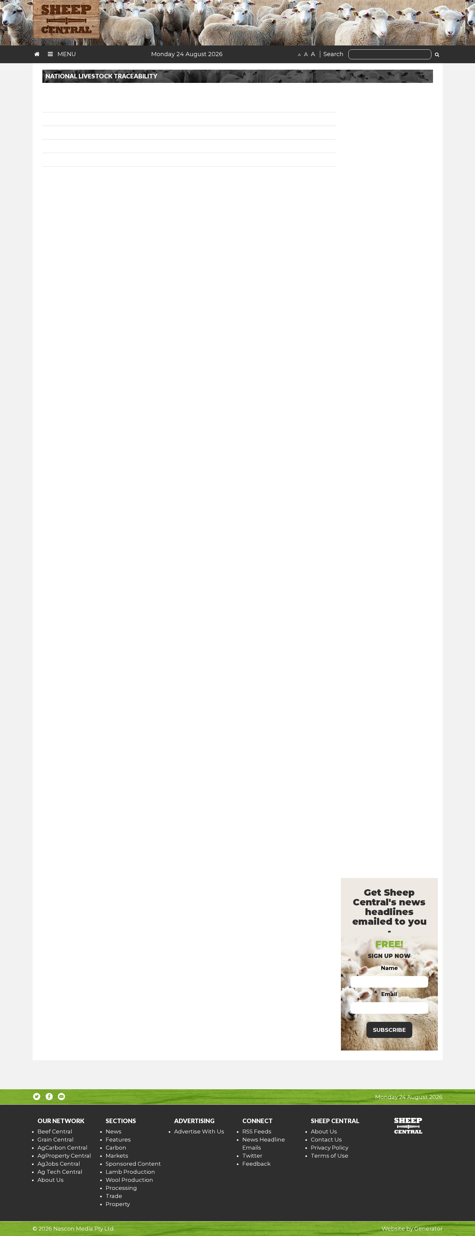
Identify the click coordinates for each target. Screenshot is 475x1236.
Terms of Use (329, 1155)
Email (389, 994)
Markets (117, 1155)
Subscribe (389, 1030)
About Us (50, 1180)
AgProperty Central (64, 1155)
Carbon (116, 1147)
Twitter (252, 1155)
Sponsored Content (133, 1164)
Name (389, 968)
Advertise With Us (199, 1131)
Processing (121, 1188)
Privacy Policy (329, 1147)
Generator (428, 1228)
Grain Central (55, 1139)
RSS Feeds (256, 1131)
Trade (114, 1196)
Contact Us (326, 1139)
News (113, 1131)
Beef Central (54, 1131)
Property (118, 1204)
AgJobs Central (58, 1164)
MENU (66, 54)
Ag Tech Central (59, 1172)
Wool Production (129, 1180)
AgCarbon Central (62, 1147)
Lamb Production (130, 1172)
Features (118, 1139)
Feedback (256, 1164)
